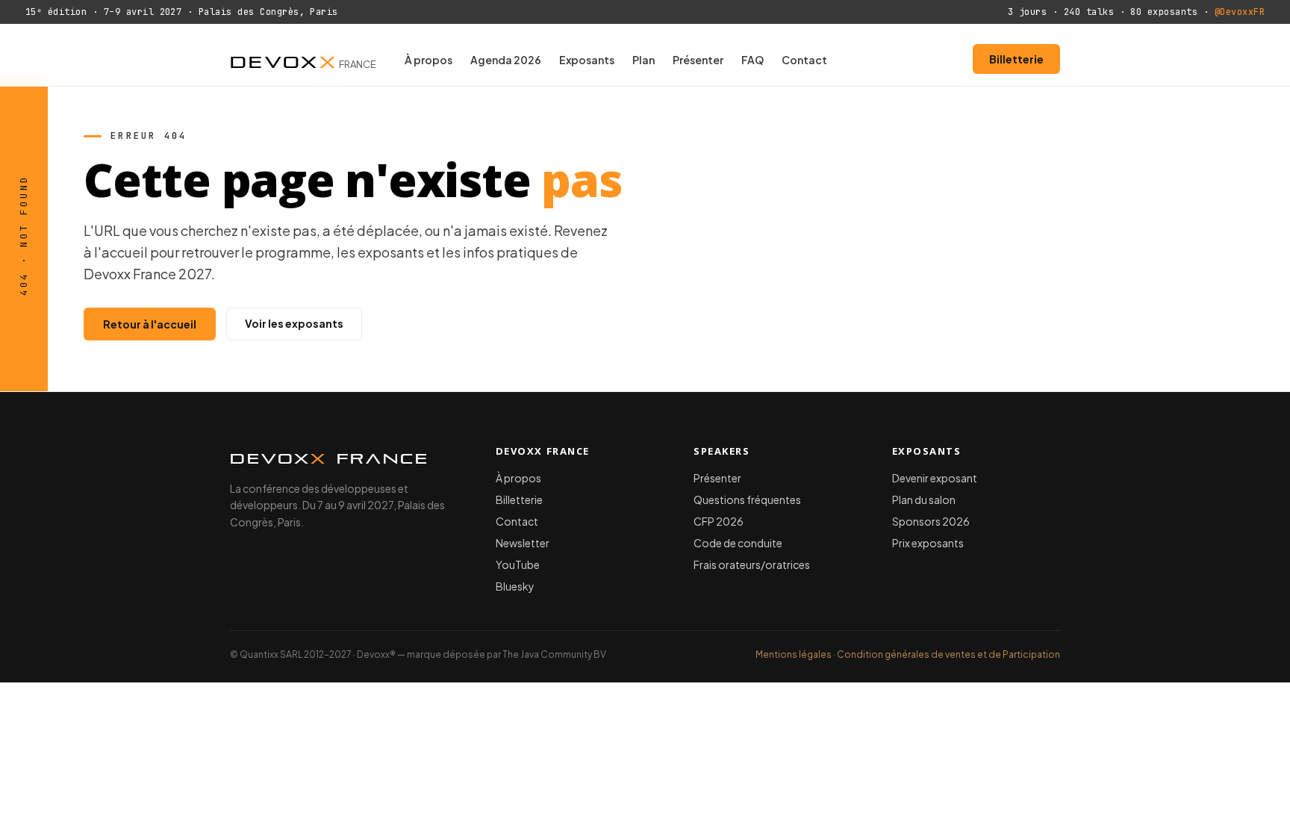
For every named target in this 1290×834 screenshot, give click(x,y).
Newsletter (522, 543)
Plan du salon (924, 499)
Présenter (698, 59)
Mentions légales (793, 654)
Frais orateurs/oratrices (752, 564)
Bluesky (515, 586)
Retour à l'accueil (149, 324)
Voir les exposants (294, 323)
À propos (428, 59)
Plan (643, 59)
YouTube (518, 564)
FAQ (752, 59)
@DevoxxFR (1240, 12)
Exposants (586, 59)
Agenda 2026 (505, 59)
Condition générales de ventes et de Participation (948, 654)
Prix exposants (928, 543)
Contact (804, 59)
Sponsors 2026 (931, 521)
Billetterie (1016, 59)
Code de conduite (738, 543)
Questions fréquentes (747, 499)
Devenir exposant (934, 478)
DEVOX (303, 59)
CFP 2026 (719, 521)
